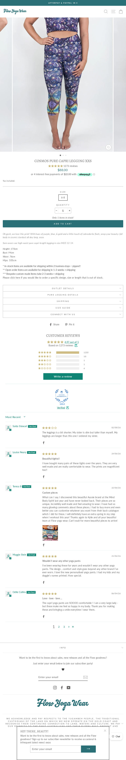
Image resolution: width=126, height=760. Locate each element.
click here (15, 277)
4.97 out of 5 (72, 342)
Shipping (63, 301)
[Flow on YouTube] (68, 687)
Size (63, 192)
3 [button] (66, 155)
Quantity (63, 205)
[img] (49, 427)
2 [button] (63, 155)
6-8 (63, 197)
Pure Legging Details (63, 295)
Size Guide (63, 308)
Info (63, 648)
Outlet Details (63, 288)
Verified (61, 407)
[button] (55, 166)
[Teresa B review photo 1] (50, 533)
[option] (63, 3)
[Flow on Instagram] (55, 687)
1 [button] (60, 155)
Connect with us (63, 314)
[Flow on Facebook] (62, 687)
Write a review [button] (63, 376)
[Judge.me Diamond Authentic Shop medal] (61, 396)
